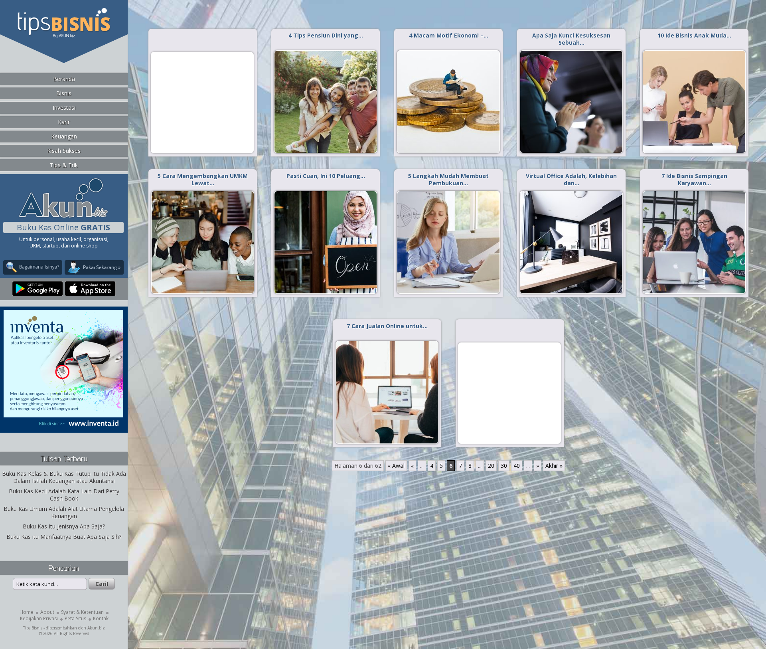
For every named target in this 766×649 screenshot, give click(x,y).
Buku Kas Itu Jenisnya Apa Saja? (64, 526)
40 (516, 465)
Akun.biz (96, 628)
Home (27, 612)
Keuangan (64, 136)
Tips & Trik (64, 165)
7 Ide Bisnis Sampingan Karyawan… (694, 179)
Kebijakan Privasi (39, 618)
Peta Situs (75, 618)
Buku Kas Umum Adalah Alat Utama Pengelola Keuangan (64, 512)
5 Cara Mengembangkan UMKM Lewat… (203, 179)
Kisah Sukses (64, 150)
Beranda (64, 79)
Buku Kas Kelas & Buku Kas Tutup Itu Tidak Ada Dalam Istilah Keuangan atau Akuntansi (64, 477)
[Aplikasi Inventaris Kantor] (63, 427)
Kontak (101, 618)
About (47, 612)
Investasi (64, 107)
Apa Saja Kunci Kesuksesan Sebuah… (571, 39)
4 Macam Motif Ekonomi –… (448, 35)
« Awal (396, 465)
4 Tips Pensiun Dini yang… (325, 35)
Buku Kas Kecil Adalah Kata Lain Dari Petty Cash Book (64, 494)
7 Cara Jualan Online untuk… (387, 326)
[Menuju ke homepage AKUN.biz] (63, 216)
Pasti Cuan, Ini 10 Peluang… (325, 176)
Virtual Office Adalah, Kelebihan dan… (571, 179)
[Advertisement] (202, 102)
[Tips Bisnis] (63, 36)
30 (504, 465)
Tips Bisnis (32, 628)
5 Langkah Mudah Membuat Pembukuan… (448, 179)
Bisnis (63, 93)
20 (491, 465)
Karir (64, 122)
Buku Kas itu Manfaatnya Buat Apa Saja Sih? (63, 536)
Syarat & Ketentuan (82, 612)
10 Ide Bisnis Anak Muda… (694, 35)
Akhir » (554, 465)
